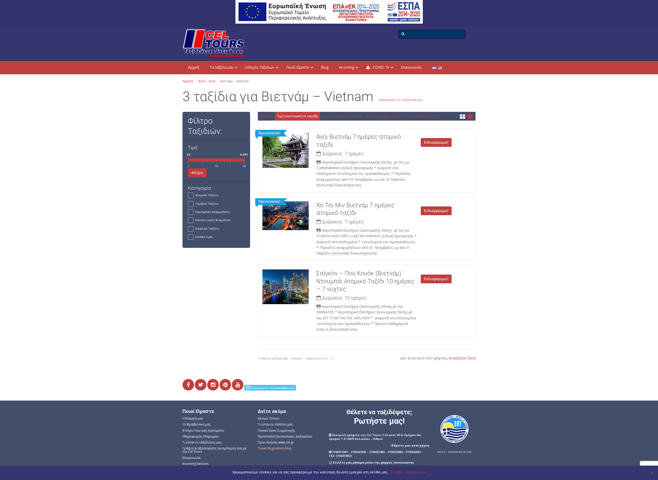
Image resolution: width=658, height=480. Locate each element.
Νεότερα (266, 116)
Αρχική (187, 81)
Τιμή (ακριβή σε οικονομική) (342, 116)
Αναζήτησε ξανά (462, 358)
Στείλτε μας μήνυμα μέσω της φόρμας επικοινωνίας (373, 462)
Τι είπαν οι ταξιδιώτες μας (202, 442)
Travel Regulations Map (275, 448)
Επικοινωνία (191, 458)
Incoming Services (195, 463)
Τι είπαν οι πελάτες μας (275, 424)
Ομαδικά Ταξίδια (207, 228)
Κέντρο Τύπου (268, 418)
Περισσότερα (416, 472)
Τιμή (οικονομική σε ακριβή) (297, 116)
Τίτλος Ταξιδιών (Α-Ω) (383, 116)
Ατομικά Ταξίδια (206, 195)
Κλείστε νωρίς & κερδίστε (213, 220)
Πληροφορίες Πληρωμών (200, 436)
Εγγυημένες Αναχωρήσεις (212, 212)
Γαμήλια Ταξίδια (206, 203)
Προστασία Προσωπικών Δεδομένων (285, 436)
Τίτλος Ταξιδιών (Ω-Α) (419, 116)
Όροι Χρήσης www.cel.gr (276, 442)
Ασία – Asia (206, 81)
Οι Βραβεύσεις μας (196, 424)
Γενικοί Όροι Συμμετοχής (276, 430)
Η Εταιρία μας (192, 418)
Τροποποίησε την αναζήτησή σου (400, 100)
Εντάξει (397, 472)
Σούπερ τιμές (204, 237)
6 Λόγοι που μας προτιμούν (203, 430)
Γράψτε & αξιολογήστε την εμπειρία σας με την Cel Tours (214, 450)
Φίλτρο (197, 172)
